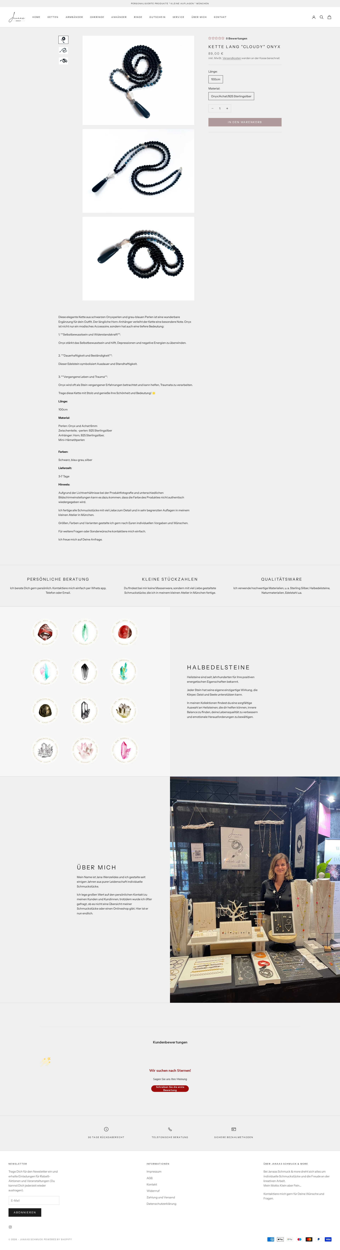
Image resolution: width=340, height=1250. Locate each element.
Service (179, 17)
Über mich (199, 17)
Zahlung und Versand (161, 1197)
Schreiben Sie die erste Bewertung (170, 1088)
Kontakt (220, 17)
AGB (149, 1178)
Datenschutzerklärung (161, 1203)
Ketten (53, 17)
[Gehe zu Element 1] (63, 40)
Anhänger (119, 17)
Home (36, 17)
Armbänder (74, 17)
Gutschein (157, 17)
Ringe (138, 17)
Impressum (154, 1171)
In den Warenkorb (245, 122)
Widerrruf (153, 1191)
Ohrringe (97, 17)
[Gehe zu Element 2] (63, 50)
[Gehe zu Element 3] (63, 61)
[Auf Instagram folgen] (10, 1227)
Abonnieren (25, 1212)
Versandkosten (232, 58)
